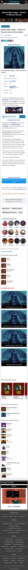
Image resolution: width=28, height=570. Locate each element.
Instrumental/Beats (18, 544)
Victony (11, 227)
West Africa (14, 546)
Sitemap (17, 565)
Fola (17, 245)
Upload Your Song (16, 201)
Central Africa (19, 548)
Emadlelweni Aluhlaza (12, 87)
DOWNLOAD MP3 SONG (14, 45)
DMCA (15, 562)
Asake (16, 227)
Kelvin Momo (23, 236)
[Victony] (11, 223)
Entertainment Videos (14, 532)
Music (14, 486)
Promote (13, 560)
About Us (13, 558)
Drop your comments (6, 251)
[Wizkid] (17, 232)
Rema (4, 245)
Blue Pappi (12, 76)
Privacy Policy (21, 558)
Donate (21, 562)
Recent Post (22, 516)
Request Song (8, 562)
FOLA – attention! (14, 506)
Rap (21, 212)
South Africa (5, 26)
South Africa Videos (20, 530)
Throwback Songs (8, 542)
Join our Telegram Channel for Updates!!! (14, 193)
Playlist (20, 551)
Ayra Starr (23, 227)
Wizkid (17, 236)
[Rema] (5, 241)
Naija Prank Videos (14, 526)
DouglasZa (9, 35)
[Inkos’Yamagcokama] (5, 232)
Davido (5, 227)
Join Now (22, 116)
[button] (2, 41)
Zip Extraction (21, 560)
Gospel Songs (19, 540)
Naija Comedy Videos (20, 523)
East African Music (11, 551)
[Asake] (17, 223)
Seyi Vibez (10, 245)
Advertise (6, 560)
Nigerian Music (9, 540)
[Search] (26, 1)
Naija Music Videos (7, 523)
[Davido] (5, 223)
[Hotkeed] (23, 241)
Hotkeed (23, 245)
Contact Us (6, 558)
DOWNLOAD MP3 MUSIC (14, 120)
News (10, 516)
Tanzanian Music (9, 548)
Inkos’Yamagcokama (7, 236)
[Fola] (17, 241)
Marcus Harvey (13, 78)
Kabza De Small (12, 236)
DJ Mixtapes (8, 544)
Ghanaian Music (19, 542)
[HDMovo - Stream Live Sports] (14, 113)
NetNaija (22, 565)
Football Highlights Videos (14, 528)
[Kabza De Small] (11, 232)
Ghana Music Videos (8, 530)
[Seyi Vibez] (11, 241)
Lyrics (15, 516)
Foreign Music (22, 546)
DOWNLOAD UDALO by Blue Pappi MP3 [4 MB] (14, 180)
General (5, 516)
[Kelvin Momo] (23, 232)
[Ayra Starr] (23, 223)
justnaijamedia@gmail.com (19, 189)
